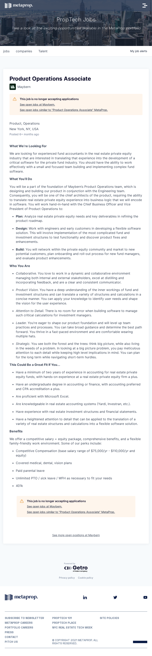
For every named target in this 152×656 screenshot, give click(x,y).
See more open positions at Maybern (76, 535)
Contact (11, 637)
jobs (6, 51)
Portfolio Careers (19, 627)
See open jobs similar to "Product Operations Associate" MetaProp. (64, 110)
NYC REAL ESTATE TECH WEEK (72, 627)
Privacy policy (67, 577)
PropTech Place (64, 622)
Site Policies (109, 618)
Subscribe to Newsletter (24, 618)
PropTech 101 (62, 618)
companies (24, 51)
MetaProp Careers (18, 622)
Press (9, 632)
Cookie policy (85, 577)
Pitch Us (11, 641)
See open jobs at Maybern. (37, 104)
